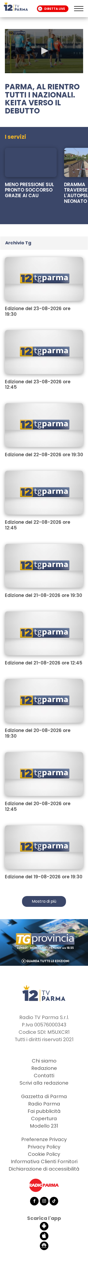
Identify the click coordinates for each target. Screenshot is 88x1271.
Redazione (44, 1068)
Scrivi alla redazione (44, 1082)
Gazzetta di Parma (44, 1096)
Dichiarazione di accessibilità (44, 1168)
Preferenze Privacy (44, 1139)
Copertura (44, 1118)
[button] (44, 50)
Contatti (44, 1075)
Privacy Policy (44, 1146)
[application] (44, 51)
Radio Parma (44, 1103)
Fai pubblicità (44, 1111)
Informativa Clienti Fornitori (44, 1161)
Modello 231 (44, 1125)
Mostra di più (44, 901)
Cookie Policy (44, 1154)
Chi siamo (44, 1060)
